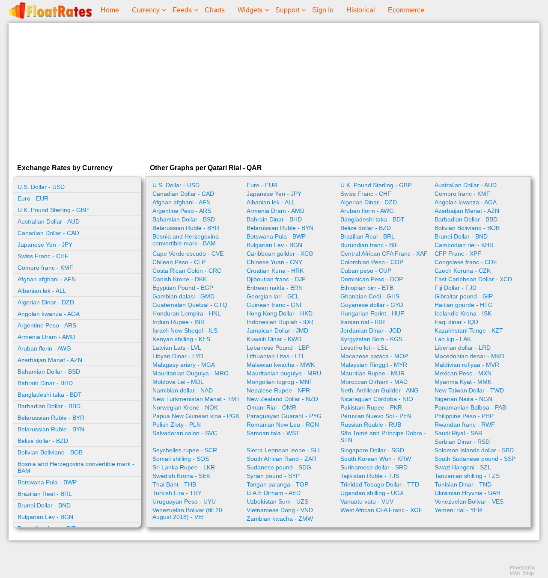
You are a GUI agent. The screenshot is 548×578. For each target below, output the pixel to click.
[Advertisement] (274, 91)
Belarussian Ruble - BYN (51, 429)
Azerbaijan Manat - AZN (50, 360)
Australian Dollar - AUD (49, 221)
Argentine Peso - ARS (47, 325)
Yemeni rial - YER (458, 510)
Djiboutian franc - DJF (276, 279)
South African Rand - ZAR (281, 458)
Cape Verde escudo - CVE (187, 253)
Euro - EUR (33, 198)
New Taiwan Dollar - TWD (469, 390)
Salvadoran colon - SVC (184, 433)
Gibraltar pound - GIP (464, 296)
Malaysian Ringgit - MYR (373, 364)
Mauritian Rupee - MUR (372, 373)
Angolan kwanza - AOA (49, 313)
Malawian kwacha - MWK (281, 364)
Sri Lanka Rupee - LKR (183, 467)
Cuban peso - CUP (365, 270)
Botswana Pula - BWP (47, 482)
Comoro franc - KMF (45, 267)
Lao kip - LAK (453, 339)
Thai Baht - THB (174, 484)
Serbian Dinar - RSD (462, 441)
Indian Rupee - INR (178, 321)
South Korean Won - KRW (375, 458)
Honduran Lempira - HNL (186, 313)
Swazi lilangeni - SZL (463, 467)
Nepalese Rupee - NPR (278, 390)
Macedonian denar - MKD (469, 356)
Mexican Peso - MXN (463, 373)
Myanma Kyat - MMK (463, 381)
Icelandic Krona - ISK (463, 313)
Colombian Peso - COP (371, 262)
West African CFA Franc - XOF (381, 510)
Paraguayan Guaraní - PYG (284, 416)
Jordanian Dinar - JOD (370, 330)
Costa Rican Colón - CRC (186, 270)
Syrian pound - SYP (273, 475)
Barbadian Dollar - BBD (49, 406)
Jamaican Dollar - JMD (277, 330)
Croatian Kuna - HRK (275, 270)
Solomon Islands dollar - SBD (474, 450)
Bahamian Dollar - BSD (49, 371)
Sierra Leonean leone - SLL (284, 450)
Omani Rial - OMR (271, 407)
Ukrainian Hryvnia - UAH (467, 493)
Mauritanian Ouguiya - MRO (190, 373)
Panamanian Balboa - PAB (470, 407)
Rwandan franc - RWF (465, 424)
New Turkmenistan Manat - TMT (196, 398)
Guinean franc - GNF (275, 304)
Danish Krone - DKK (179, 279)
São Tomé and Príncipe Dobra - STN (383, 436)
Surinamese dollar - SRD (374, 467)
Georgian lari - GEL (273, 296)
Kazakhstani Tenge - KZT (469, 330)
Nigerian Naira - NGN (463, 398)
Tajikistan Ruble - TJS (369, 475)
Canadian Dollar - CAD (48, 233)
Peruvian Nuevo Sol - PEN (375, 416)
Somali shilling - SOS (180, 458)
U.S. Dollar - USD (41, 186)
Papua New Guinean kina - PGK (195, 416)
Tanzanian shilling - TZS (467, 475)
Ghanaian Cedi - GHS (369, 296)
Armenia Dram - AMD (46, 336)
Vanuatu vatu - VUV (366, 501)
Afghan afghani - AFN (47, 279)
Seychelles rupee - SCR (184, 450)
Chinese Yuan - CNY (274, 262)
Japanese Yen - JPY (45, 244)
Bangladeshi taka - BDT (50, 394)
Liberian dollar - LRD (463, 347)
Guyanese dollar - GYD (371, 304)
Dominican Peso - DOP (371, 279)
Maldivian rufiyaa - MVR (467, 364)
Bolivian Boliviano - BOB (50, 452)
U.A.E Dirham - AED (274, 493)
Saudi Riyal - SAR (458, 433)
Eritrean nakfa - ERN (275, 287)
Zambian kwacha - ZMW (280, 518)
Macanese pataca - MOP (374, 356)
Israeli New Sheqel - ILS (184, 330)
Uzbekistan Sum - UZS (277, 501)
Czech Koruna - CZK (463, 270)
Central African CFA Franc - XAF (384, 253)
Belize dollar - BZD (43, 440)
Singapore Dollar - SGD (372, 450)
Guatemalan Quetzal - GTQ (189, 304)
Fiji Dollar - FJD (456, 287)
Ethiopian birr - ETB (366, 287)
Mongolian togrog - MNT (280, 381)
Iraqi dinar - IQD (456, 321)
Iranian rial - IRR (362, 321)
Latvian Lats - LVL (176, 347)
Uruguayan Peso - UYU (184, 501)
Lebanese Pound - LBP (278, 347)
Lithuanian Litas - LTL (276, 356)
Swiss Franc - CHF (43, 256)
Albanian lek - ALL (42, 290)
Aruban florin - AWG (44, 348)
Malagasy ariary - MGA (183, 364)
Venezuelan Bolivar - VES (469, 501)
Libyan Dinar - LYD (177, 356)
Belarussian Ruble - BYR (51, 417)
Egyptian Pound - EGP (182, 287)
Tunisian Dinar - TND (463, 484)
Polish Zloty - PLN (176, 424)
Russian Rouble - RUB (370, 424)
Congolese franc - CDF (466, 262)
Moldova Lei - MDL (178, 381)
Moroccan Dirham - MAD (374, 381)
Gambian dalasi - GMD (183, 296)
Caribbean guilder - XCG (280, 253)
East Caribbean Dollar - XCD (473, 279)
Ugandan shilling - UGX (372, 493)
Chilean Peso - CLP (179, 262)
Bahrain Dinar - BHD (45, 383)
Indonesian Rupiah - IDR (280, 321)
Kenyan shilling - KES (181, 339)
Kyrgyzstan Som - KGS (371, 339)
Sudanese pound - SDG (279, 467)
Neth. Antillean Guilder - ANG (379, 390)
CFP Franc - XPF (458, 253)
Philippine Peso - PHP (464, 416)
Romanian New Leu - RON (283, 424)
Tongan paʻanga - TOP (277, 484)
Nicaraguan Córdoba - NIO (376, 398)
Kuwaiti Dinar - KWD (274, 339)
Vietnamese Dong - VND (280, 510)
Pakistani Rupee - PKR (371, 407)
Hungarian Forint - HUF (372, 313)
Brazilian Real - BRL (45, 493)
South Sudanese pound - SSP (475, 458)
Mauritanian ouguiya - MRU (284, 373)
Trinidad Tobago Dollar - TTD (379, 484)
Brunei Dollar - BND (44, 505)
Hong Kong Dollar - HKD (280, 313)
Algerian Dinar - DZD (46, 302)
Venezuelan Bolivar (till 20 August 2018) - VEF (187, 513)
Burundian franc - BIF (369, 245)
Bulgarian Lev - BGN (45, 516)
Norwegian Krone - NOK (185, 407)
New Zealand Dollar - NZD (282, 398)
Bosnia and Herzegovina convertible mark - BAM (76, 467)
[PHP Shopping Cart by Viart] (526, 574)
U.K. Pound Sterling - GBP (53, 209)
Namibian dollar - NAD (182, 390)
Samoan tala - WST (273, 433)
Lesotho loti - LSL (364, 347)
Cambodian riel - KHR (464, 245)
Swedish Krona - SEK (181, 475)
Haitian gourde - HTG (464, 304)
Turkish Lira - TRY (177, 493)
